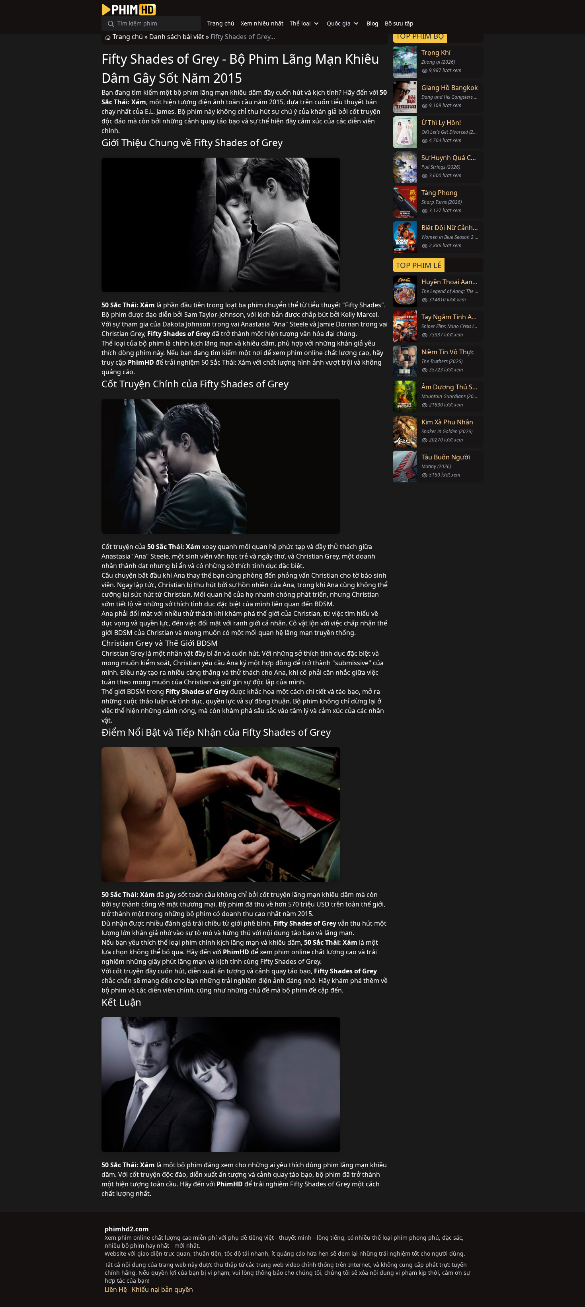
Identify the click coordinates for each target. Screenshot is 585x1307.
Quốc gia (339, 23)
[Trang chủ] (128, 9)
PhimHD (141, 362)
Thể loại (300, 23)
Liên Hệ (116, 1289)
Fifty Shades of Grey (238, 142)
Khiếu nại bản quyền (162, 1289)
